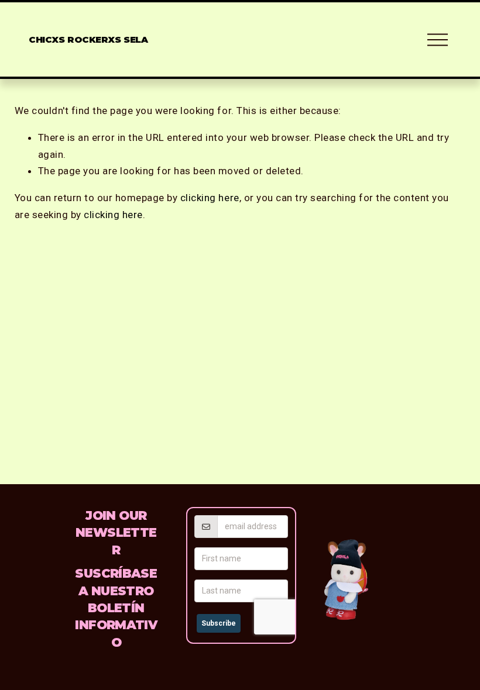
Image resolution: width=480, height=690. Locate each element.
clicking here (209, 197)
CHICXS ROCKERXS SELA (88, 39)
